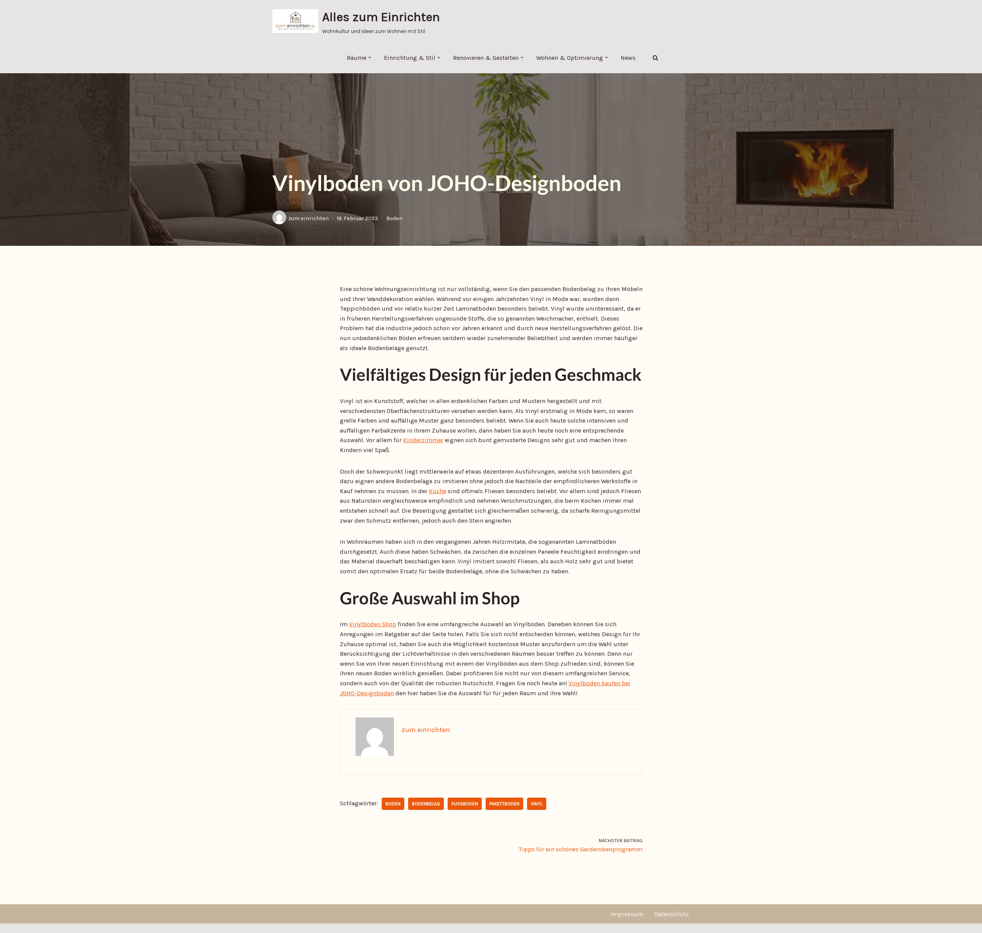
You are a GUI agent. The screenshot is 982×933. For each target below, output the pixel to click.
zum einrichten (308, 218)
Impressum (627, 914)
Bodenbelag (426, 803)
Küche (437, 491)
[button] (369, 57)
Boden (394, 218)
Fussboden (464, 803)
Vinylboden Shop (372, 624)
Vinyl (536, 803)
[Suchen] (655, 58)
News (628, 57)
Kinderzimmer (423, 440)
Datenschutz (671, 914)
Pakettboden (504, 803)
